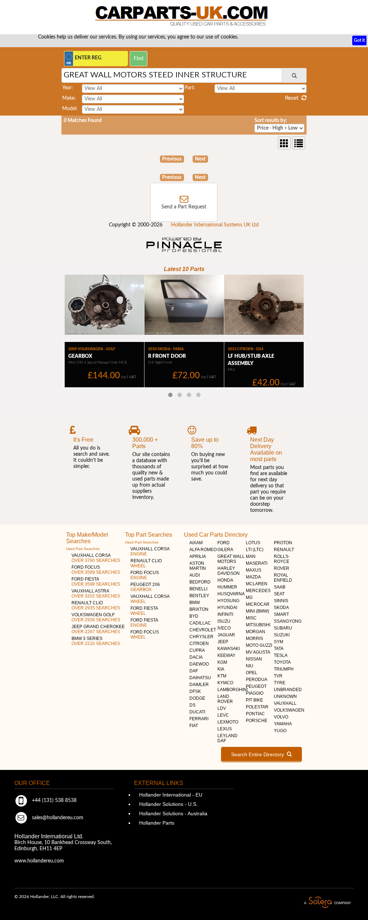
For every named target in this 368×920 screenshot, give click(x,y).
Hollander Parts (156, 823)
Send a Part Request (183, 206)
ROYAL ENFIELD (283, 578)
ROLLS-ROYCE (282, 559)
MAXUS (253, 570)
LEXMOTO (227, 722)
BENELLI (198, 588)
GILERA (225, 549)
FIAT (193, 725)
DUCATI (197, 711)
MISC (251, 618)
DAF (193, 670)
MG (249, 597)
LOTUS (253, 542)
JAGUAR (226, 634)
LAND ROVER (225, 699)
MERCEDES (258, 590)
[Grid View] (284, 142)
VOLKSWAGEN (289, 710)
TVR (278, 675)
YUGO (280, 730)
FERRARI (198, 718)
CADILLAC (200, 623)
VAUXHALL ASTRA (96, 593)
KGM (222, 662)
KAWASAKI (228, 648)
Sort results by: (270, 120)
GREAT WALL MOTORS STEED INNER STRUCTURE (155, 75)
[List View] (298, 142)
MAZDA (253, 576)
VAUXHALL (285, 703)
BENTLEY (199, 595)
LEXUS (224, 728)
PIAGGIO (254, 693)
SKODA (281, 607)
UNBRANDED (288, 689)
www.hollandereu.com (39, 860)
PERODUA (256, 679)
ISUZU (223, 621)
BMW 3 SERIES (96, 641)
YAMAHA (283, 723)
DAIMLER (199, 684)
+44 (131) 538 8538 (54, 800)
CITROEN (199, 643)
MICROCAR (258, 604)
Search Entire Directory (259, 754)
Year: (67, 87)
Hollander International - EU (170, 795)
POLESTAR (257, 706)
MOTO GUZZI (259, 645)
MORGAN (255, 631)
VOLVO (281, 717)
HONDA (225, 580)
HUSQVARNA (231, 593)
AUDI (194, 575)
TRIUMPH (284, 669)
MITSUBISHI (258, 624)
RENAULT (284, 549)
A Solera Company (327, 902)
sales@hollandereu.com (57, 817)
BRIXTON (198, 609)
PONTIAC (255, 713)
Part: (190, 87)
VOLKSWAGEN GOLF (96, 617)
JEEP (222, 641)
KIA (220, 669)
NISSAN (254, 659)
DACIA (196, 657)
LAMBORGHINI (232, 689)
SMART (281, 614)
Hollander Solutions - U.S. (168, 804)
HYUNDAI (227, 607)
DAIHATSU (200, 677)
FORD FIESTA (96, 582)
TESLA (281, 655)
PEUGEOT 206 (145, 587)
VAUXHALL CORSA (96, 558)
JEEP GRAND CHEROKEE (98, 629)
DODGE (197, 698)
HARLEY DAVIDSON (228, 571)
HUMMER (227, 587)
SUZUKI (282, 634)
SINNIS (281, 600)
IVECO (224, 628)
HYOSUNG (228, 600)
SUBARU (283, 628)
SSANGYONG (288, 621)
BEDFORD (200, 582)
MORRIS (254, 638)
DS (192, 705)
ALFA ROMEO (203, 549)
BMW (194, 602)
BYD (193, 616)
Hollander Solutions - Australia (172, 813)
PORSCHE (256, 720)
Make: (69, 98)
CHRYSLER (201, 636)
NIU (249, 665)
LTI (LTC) (254, 549)
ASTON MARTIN (197, 566)
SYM (278, 641)
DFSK (195, 691)
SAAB (279, 587)
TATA (279, 648)
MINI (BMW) (257, 611)
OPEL (251, 672)
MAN (251, 556)
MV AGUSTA (258, 652)
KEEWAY (226, 655)
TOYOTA (282, 662)
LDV (221, 708)
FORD (223, 542)
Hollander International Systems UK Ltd (215, 224)
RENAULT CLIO (96, 605)
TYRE (279, 682)
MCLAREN (256, 583)
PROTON (283, 542)
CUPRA (197, 650)
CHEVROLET (202, 629)
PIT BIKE (254, 700)
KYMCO (225, 682)
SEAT (279, 593)
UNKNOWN (285, 696)
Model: (70, 108)
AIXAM (196, 542)
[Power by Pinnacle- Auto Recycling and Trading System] (184, 252)
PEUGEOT (256, 686)
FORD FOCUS (96, 570)
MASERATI (256, 563)
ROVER (281, 568)
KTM (221, 675)
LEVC (223, 715)
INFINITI (225, 614)
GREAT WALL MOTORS (231, 559)
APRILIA (197, 556)
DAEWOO (199, 664)
